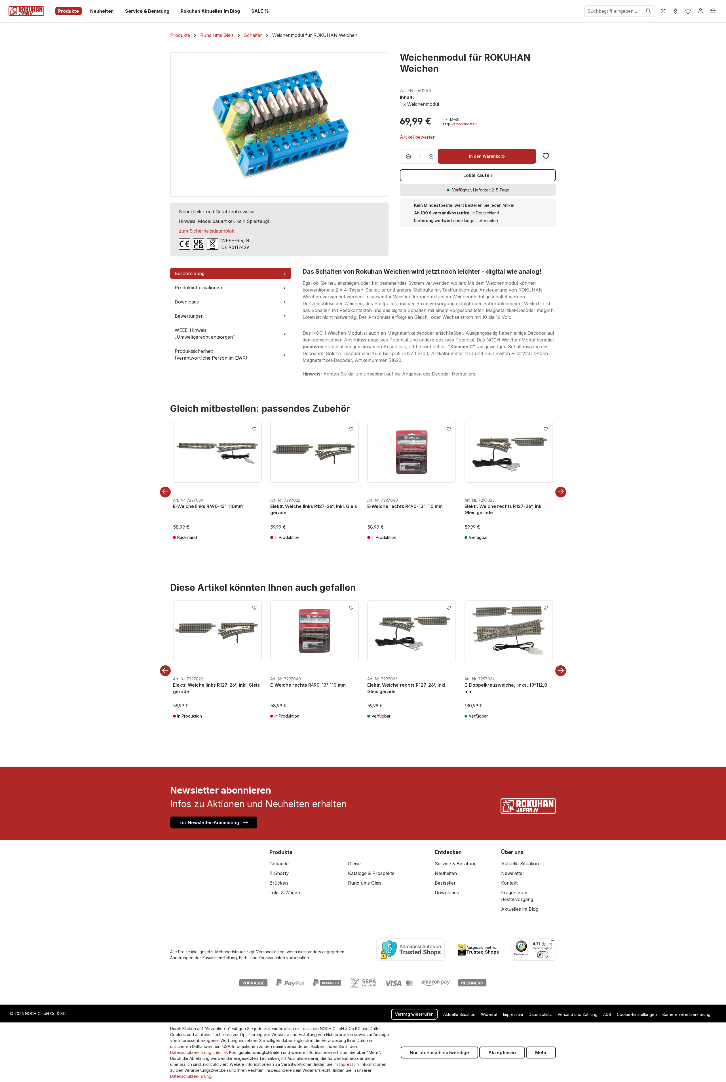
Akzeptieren (502, 1052)
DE (663, 11)
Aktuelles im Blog (519, 909)
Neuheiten (446, 873)
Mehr (541, 1052)
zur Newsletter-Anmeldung (209, 822)
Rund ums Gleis (364, 883)
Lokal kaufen (477, 175)
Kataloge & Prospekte (371, 873)
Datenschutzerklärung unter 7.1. (199, 1052)
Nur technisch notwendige (439, 1052)
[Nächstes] (560, 492)
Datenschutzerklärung (190, 1076)
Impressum (513, 1014)
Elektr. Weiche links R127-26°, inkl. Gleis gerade (313, 509)
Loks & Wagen (284, 892)
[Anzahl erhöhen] (433, 156)
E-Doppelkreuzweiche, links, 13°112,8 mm (506, 688)
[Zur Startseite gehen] (26, 11)
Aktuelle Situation (520, 863)
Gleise (354, 863)
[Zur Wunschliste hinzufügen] (254, 428)
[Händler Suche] (675, 11)
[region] (279, 124)
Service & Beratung (455, 863)
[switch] (542, 954)
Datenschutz (540, 1014)
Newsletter (512, 873)
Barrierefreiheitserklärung (686, 1014)
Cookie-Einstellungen (637, 1014)
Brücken (278, 883)
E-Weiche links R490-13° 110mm (208, 506)
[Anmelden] (700, 11)
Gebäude (279, 863)
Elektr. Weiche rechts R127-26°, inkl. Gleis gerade (504, 509)
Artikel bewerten (418, 137)
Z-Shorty (279, 873)
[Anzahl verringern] (407, 156)
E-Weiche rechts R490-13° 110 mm (405, 506)
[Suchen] (649, 11)
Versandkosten (464, 124)
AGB (607, 1014)
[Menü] (552, 941)
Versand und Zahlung (578, 1014)
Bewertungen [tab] (189, 316)
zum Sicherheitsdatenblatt (207, 231)
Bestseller (445, 883)
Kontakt (509, 883)
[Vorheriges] (165, 492)
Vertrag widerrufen (414, 1014)
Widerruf (489, 1014)
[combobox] (613, 11)
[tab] (230, 273)
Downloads (447, 892)
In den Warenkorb (487, 156)
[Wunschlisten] (688, 11)
